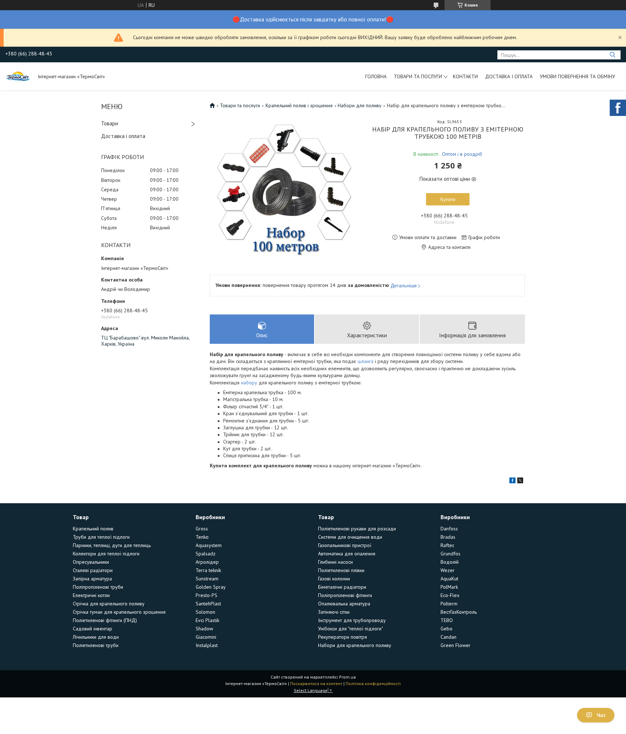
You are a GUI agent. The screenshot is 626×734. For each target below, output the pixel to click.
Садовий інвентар (92, 628)
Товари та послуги (418, 76)
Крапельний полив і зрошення (299, 105)
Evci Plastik (207, 620)
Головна (376, 76)
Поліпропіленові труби (98, 587)
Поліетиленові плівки (341, 570)
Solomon (205, 612)
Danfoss (449, 528)
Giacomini (206, 637)
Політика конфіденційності (373, 683)
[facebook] (512, 481)
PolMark (449, 587)
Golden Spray (211, 587)
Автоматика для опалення (346, 553)
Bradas (448, 537)
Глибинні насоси (335, 562)
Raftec (447, 545)
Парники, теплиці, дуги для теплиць (112, 545)
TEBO (447, 620)
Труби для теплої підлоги (101, 537)
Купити (448, 199)
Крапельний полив (93, 528)
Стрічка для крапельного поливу (109, 603)
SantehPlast (208, 603)
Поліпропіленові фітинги (345, 595)
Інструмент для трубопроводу (352, 620)
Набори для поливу (359, 105)
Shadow (204, 628)
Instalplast (207, 645)
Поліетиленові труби (95, 645)
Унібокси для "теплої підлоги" (350, 628)
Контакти (465, 76)
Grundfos (450, 553)
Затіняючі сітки (334, 612)
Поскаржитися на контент (316, 683)
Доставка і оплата (509, 76)
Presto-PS (206, 595)
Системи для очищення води (350, 537)
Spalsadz (206, 553)
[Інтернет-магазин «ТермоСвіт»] (18, 76)
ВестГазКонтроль (459, 612)
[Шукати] (612, 54)
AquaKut (449, 578)
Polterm (449, 603)
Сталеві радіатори (93, 570)
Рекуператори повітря (342, 637)
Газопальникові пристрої (344, 545)
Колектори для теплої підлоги (106, 553)
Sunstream (207, 578)
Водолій (450, 562)
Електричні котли (91, 595)
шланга (365, 361)
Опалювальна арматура (344, 603)
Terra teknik (208, 570)
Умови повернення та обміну (577, 76)
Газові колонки (334, 578)
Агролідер (207, 562)
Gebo (446, 628)
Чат (601, 715)
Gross (202, 528)
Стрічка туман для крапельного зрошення (119, 612)
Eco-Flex (450, 595)
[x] (520, 481)
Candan (448, 637)
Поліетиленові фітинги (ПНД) (105, 620)
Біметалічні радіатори (342, 587)
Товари (109, 123)
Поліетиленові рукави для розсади (357, 528)
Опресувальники (91, 562)
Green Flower (456, 645)
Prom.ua (347, 677)
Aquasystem (209, 545)
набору (249, 382)
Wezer (448, 570)
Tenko (202, 537)
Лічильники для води (96, 637)
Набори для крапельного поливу (354, 645)
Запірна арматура (92, 578)
